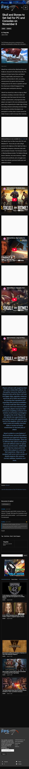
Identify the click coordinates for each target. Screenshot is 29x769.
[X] (10, 38)
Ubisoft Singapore (16, 536)
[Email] (16, 38)
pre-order (23, 139)
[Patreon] (17, 762)
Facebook (6, 761)
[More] (22, 38)
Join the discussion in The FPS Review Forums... (14, 489)
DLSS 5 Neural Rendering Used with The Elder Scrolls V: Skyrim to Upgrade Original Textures (13, 615)
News (3, 28)
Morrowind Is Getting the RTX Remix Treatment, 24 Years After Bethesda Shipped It (14, 653)
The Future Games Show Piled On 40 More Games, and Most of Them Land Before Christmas (14, 690)
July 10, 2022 (8, 521)
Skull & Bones (6, 536)
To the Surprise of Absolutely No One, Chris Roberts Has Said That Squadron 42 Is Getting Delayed (13, 596)
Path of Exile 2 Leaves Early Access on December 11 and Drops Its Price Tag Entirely (14, 672)
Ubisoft (8, 485)
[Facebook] (7, 38)
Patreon (19, 761)
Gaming (9, 28)
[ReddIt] (13, 38)
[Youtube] (17, 764)
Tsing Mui (6, 32)
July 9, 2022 (8, 509)
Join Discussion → (6, 504)
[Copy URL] (19, 38)
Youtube (19, 763)
